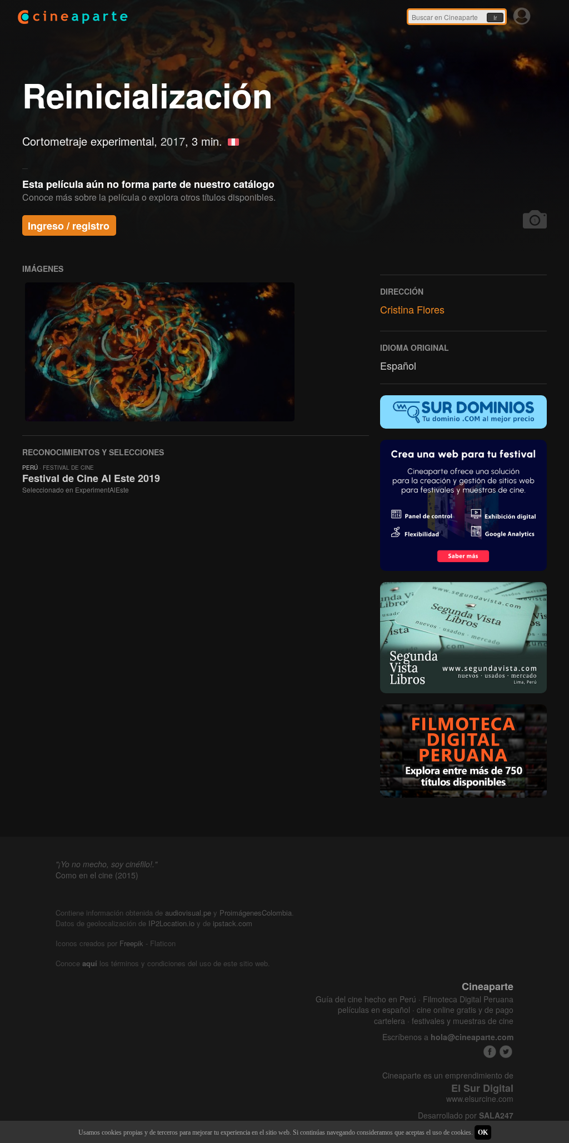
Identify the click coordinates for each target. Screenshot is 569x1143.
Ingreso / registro (68, 225)
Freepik (131, 943)
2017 (173, 141)
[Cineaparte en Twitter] (506, 1051)
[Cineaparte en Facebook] (490, 1051)
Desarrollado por (465, 1115)
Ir (495, 18)
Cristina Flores (412, 309)
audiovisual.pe (188, 912)
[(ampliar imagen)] (160, 351)
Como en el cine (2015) (97, 875)
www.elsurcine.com (479, 1099)
